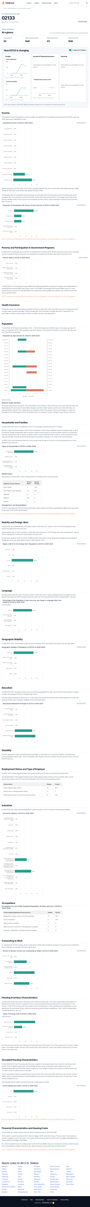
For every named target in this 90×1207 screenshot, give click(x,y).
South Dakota (54, 1187)
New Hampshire (39, 1184)
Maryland (21, 1189)
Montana (37, 1176)
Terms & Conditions (52, 1199)
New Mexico (38, 1189)
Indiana (20, 1174)
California (5, 1176)
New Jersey (38, 1187)
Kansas (20, 1179)
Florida (4, 1189)
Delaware (5, 1184)
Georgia (4, 1192)
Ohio (51, 1171)
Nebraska (37, 1179)
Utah (67, 1166)
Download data (83, 21)
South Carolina (55, 1184)
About (56, 3)
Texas (52, 1192)
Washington (70, 1174)
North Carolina (55, 1166)
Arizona (4, 1171)
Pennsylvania (54, 1179)
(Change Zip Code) (26, 8)
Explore (29, 3)
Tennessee (53, 1189)
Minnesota (37, 1169)
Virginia (68, 1171)
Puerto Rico (70, 1184)
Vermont (69, 1169)
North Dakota (54, 1169)
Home (5, 8)
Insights (36, 3)
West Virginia (70, 1176)
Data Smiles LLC (47, 1202)
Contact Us (24, 1199)
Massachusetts (12, 8)
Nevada (36, 1182)
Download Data (40, 1199)
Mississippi (37, 1171)
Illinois (20, 1171)
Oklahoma (53, 1174)
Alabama (5, 1166)
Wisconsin (69, 1179)
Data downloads (46, 3)
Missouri (36, 1174)
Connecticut (6, 1182)
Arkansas (5, 1174)
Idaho (20, 1169)
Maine (20, 1187)
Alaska (4, 1169)
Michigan (37, 1166)
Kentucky (21, 1182)
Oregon (52, 1176)
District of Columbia (8, 1187)
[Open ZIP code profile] (87, 2)
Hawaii (20, 1166)
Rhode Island (54, 1182)
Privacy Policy (65, 1199)
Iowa (19, 1176)
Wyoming (69, 1182)
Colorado (5, 1179)
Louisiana (21, 1184)
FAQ (31, 1199)
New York (37, 1192)
